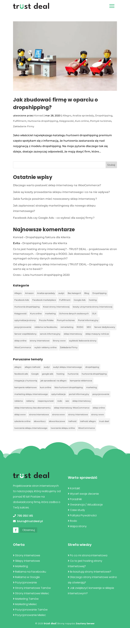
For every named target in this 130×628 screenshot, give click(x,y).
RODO (80, 327)
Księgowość (66, 120)
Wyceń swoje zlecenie (84, 494)
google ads (47, 374)
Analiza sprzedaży (83, 115)
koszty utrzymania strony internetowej (92, 306)
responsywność (46, 401)
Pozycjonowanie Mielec (30, 615)
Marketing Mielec (26, 604)
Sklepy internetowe (27, 561)
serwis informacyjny (50, 334)
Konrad (38, 115)
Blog (86, 293)
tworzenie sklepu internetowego (30, 428)
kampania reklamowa (81, 380)
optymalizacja (58, 394)
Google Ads (79, 300)
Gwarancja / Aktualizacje (86, 505)
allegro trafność (32, 367)
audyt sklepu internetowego (67, 367)
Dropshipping (103, 115)
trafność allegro (88, 421)
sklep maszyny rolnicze (97, 334)
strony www (97, 414)
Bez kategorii (74, 293)
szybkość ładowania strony (82, 340)
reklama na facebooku (46, 327)
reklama (18, 401)
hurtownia (73, 374)
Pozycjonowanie (26, 582)
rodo (59, 401)
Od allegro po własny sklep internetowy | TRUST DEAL (50, 264)
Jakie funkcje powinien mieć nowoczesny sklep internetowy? (55, 198)
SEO (89, 327)
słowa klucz (40, 421)
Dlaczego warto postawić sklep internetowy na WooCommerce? (57, 185)
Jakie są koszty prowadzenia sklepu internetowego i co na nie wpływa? (61, 192)
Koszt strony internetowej (56, 306)
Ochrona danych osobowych (74, 313)
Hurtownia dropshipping (43, 120)
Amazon (29, 293)
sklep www (20, 414)
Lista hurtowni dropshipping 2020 (46, 274)
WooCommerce (22, 347)
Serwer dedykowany (104, 327)
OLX (94, 313)
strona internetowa (39, 414)
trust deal (104, 421)
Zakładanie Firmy (23, 126)
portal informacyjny (79, 394)
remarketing (67, 327)
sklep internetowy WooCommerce (71, 407)
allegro (17, 367)
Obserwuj (28, 530)
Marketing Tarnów (27, 599)
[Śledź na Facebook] (15, 530)
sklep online (20, 340)
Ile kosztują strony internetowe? (90, 572)
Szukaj (111, 164)
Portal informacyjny (88, 320)
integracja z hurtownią (25, 380)
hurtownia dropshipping (94, 374)
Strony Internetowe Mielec (32, 593)
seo (67, 401)
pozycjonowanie (22, 327)
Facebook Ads (21, 300)
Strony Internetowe (27, 555)
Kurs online (82, 120)
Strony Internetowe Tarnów (33, 588)
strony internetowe (39, 340)
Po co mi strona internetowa (88, 555)
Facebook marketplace (44, 300)
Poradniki (76, 499)
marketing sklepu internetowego (31, 394)
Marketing (21, 566)
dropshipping (92, 367)
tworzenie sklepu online (63, 428)
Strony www (59, 340)
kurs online (45, 387)
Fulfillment (19, 120)
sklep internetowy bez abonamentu (32, 407)
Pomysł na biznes (100, 120)
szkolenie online (22, 421)
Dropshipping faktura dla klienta (48, 237)
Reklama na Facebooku (30, 572)
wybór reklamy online (45, 347)
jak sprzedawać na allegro (53, 380)
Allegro (66, 115)
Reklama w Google (27, 577)
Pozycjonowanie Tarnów (31, 610)
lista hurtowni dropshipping (69, 387)
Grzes (17, 274)
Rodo (73, 521)
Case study (77, 510)
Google (35, 374)
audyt (61, 293)
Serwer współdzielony (25, 334)
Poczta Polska (46, 320)
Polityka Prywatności (83, 515)
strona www (58, 414)
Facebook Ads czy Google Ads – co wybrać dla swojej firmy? (53, 217)
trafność (72, 421)
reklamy (30, 401)
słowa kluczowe (57, 421)
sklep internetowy (73, 334)
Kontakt (75, 488)
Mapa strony (78, 526)
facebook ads (21, 374)
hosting (93, 300)
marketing (50, 313)
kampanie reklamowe (25, 387)
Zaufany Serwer (85, 623)
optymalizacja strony (25, 320)
